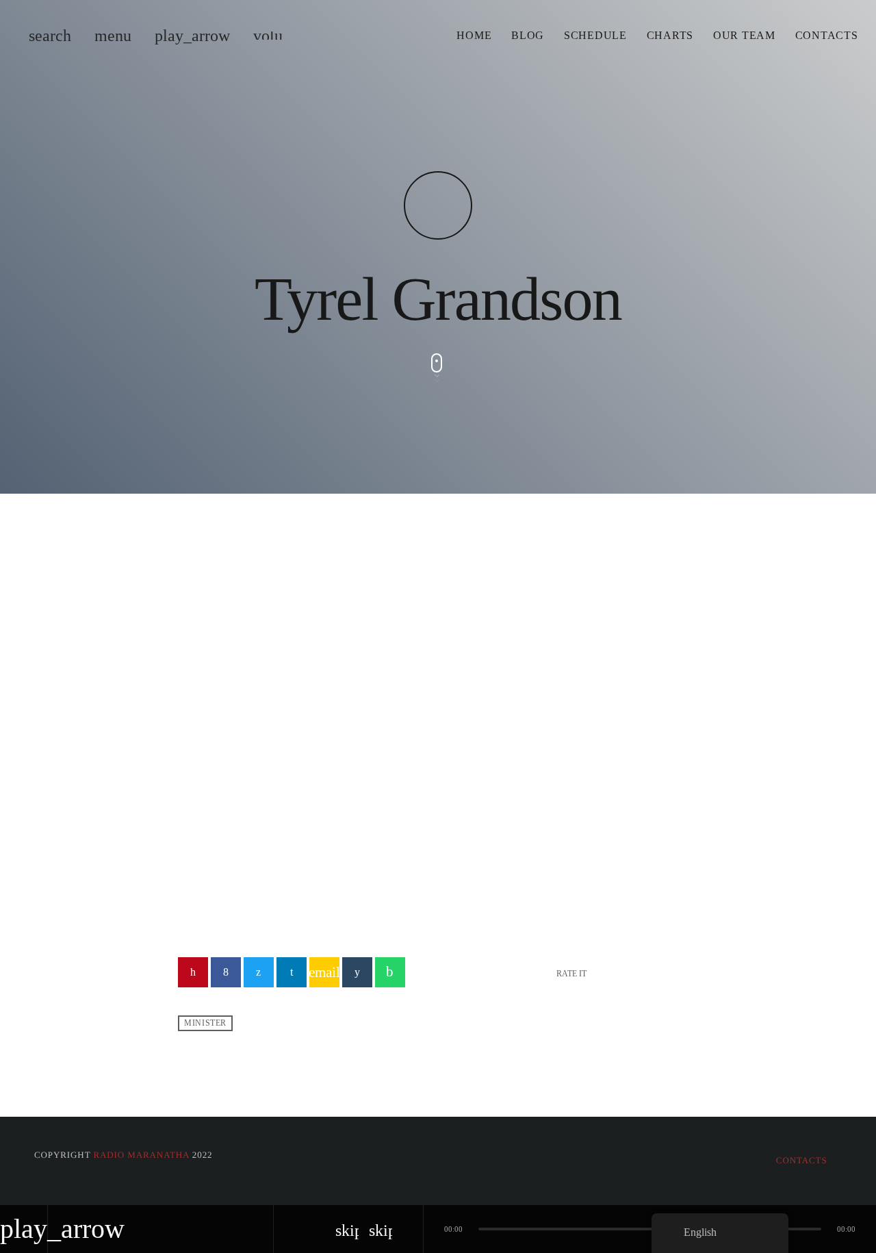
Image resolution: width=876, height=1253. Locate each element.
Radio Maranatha (141, 1155)
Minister (205, 1023)
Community (226, 756)
